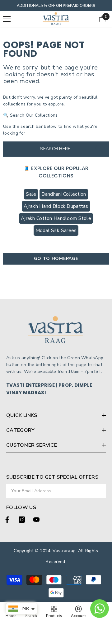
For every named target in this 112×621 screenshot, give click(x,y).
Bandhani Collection (63, 194)
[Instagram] (22, 520)
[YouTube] (36, 520)
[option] (56, 5)
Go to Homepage (56, 258)
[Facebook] (7, 520)
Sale (31, 194)
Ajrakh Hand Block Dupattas (56, 206)
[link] (78, 611)
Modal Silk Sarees (56, 230)
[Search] (99, 149)
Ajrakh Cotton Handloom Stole (56, 218)
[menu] (7, 19)
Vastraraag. (65, 551)
